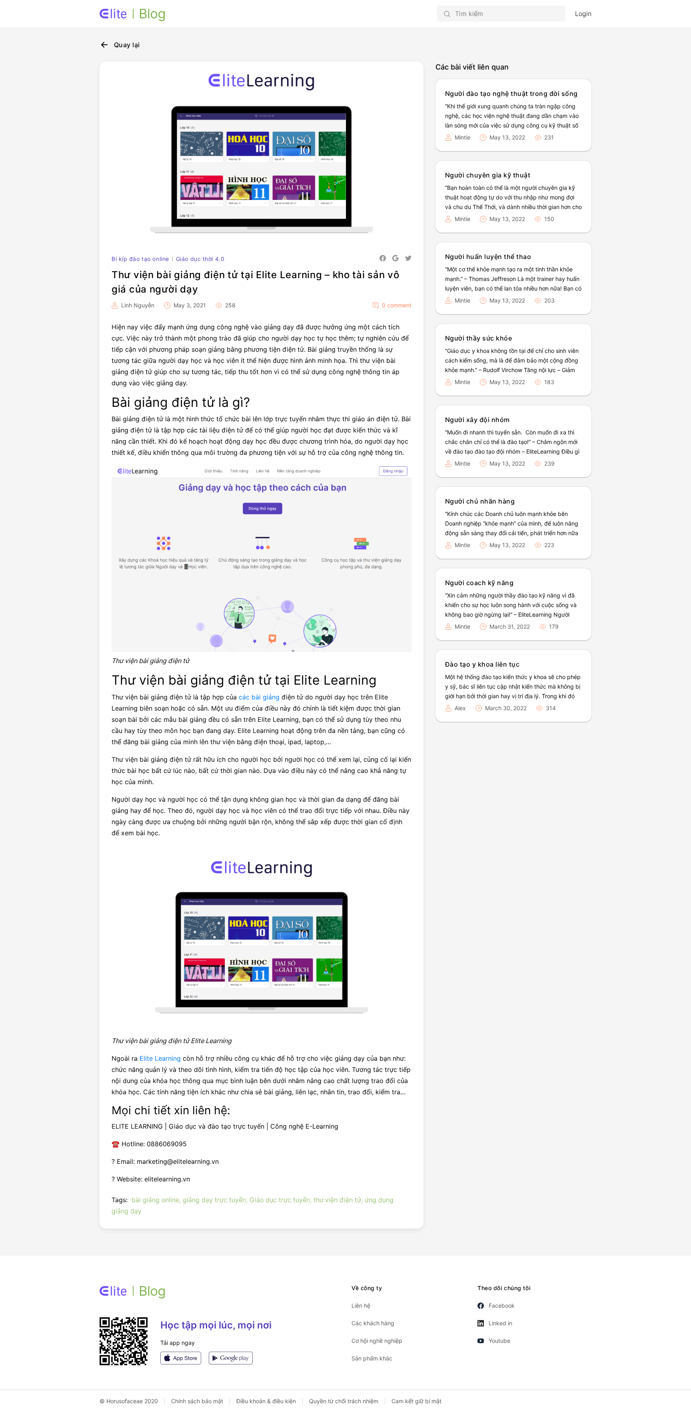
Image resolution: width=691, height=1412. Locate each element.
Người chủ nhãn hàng (480, 501)
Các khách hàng (372, 1323)
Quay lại (127, 45)
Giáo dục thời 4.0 (200, 258)
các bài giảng (259, 697)
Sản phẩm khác (371, 1358)
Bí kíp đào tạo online (140, 258)
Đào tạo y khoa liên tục (482, 664)
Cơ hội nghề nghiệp (376, 1340)
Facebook (502, 1305)
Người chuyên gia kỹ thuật (487, 175)
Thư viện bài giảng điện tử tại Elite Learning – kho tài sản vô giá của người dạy (255, 282)
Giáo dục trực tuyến (280, 1200)
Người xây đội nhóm (477, 420)
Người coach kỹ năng (479, 583)
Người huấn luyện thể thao (488, 257)
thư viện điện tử (337, 1200)
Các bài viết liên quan (472, 67)
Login (583, 14)
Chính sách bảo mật (197, 1401)
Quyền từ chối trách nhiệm (343, 1401)
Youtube (499, 1340)
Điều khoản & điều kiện (266, 1401)
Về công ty (366, 1288)
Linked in (500, 1323)
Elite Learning (160, 1058)
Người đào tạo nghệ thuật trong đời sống (511, 94)
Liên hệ (360, 1305)
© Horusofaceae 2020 (129, 1401)
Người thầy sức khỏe (478, 338)
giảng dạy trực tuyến (214, 1200)
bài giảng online (155, 1200)
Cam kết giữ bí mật (416, 1401)
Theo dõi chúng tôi (503, 1288)
